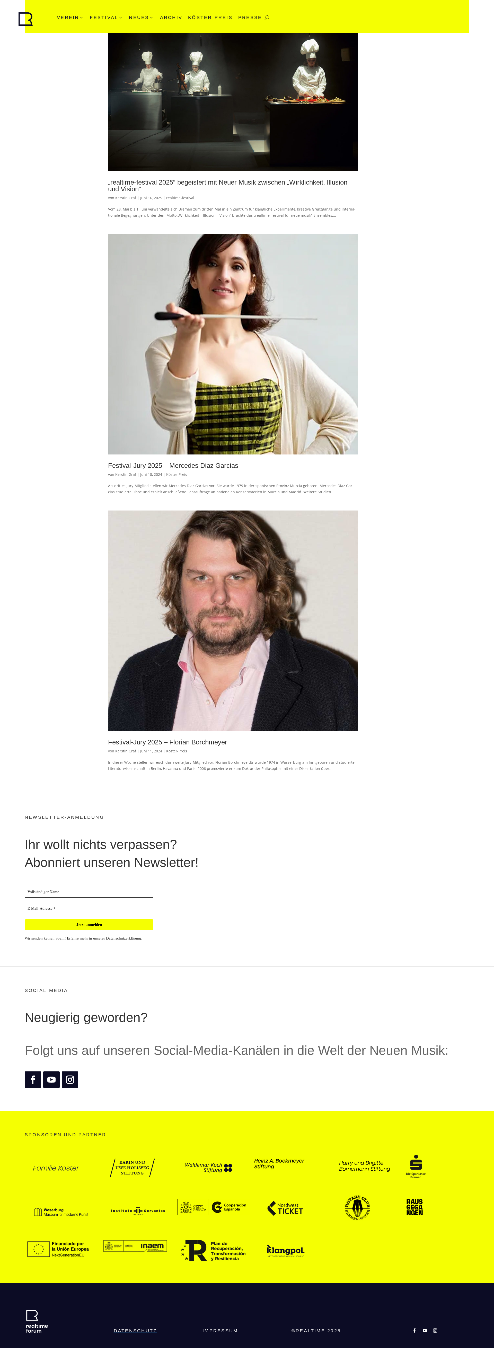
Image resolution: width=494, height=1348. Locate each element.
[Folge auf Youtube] (51, 1079)
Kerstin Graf (125, 197)
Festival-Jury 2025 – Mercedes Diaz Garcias (173, 465)
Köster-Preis (210, 17)
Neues (139, 17)
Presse (250, 17)
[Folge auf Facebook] (33, 1079)
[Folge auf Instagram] (70, 1079)
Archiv (171, 17)
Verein (68, 17)
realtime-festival (180, 197)
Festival (104, 17)
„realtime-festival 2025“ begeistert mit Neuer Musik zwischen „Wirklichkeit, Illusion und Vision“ (227, 185)
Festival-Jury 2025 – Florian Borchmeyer (167, 742)
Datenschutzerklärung (123, 938)
